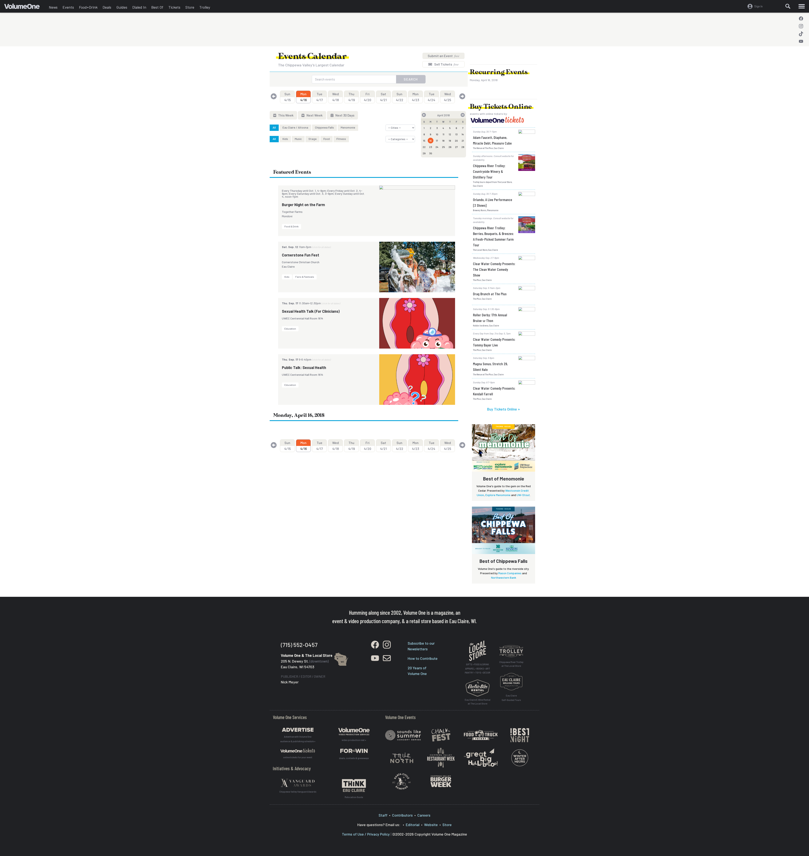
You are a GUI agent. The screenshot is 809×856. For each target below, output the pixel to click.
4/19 (351, 97)
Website (431, 824)
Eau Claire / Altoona (295, 127)
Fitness (341, 139)
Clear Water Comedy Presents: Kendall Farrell (494, 391)
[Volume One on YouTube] (801, 41)
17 (437, 140)
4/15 (287, 97)
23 (430, 146)
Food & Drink (291, 226)
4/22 (399, 97)
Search (411, 79)
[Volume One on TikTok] (801, 34)
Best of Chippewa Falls (504, 561)
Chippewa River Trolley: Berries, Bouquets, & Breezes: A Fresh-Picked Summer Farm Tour (493, 236)
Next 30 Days (344, 115)
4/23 (415, 97)
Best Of (157, 7)
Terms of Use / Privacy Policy (366, 834)
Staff (383, 815)
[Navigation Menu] (801, 6)
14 (463, 134)
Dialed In (139, 7)
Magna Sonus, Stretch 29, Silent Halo (490, 366)
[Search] (788, 6)
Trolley (204, 7)
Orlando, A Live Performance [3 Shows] (492, 202)
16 (430, 140)
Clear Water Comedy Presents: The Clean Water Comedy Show (494, 269)
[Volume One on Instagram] (801, 26)
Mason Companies (509, 573)
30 (430, 153)
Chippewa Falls (324, 127)
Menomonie (348, 127)
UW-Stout (523, 495)
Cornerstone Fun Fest (300, 255)
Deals (107, 7)
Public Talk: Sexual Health (304, 367)
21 (463, 140)
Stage (312, 139)
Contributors (402, 815)
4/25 (447, 97)
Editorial (412, 824)
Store (189, 7)
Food (326, 139)
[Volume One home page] (25, 7)
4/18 (335, 97)
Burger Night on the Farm (303, 204)
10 (437, 134)
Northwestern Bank (503, 577)
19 (450, 140)
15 (424, 140)
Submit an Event (443, 56)
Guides (121, 7)
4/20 (367, 97)
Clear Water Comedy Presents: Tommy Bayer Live (494, 342)
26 (450, 146)
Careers (423, 815)
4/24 (431, 97)
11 (443, 134)
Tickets (174, 7)
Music (298, 139)
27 (456, 146)
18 (443, 140)
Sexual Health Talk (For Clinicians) (311, 311)
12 (450, 134)
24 (436, 146)
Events (68, 7)
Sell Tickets (446, 64)
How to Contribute (423, 658)
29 (424, 153)
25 (443, 146)
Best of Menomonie (503, 479)
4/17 (319, 97)
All (274, 127)
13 (456, 134)
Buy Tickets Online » (503, 409)
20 (456, 140)
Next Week (314, 115)
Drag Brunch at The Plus (489, 293)
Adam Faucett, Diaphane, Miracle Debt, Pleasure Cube (492, 140)
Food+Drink (88, 7)
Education (290, 328)
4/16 (303, 97)
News (53, 7)
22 (424, 146)
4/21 (383, 97)
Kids (285, 139)
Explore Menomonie (497, 495)
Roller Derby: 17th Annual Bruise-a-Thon (490, 318)
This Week (285, 115)
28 (462, 146)
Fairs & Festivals (304, 276)
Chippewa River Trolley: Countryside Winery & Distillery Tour (489, 171)
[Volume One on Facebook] (801, 18)
